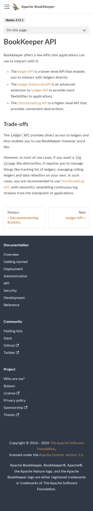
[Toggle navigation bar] (7, 6)
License (9, 393)
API (6, 283)
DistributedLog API (32, 103)
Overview (11, 254)
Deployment (13, 269)
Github (9, 345)
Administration (15, 276)
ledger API (26, 71)
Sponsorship (13, 407)
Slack (8, 338)
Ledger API (39, 90)
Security (10, 290)
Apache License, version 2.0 (61, 455)
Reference (11, 305)
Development (14, 298)
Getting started (16, 262)
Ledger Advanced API (34, 84)
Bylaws (9, 386)
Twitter (9, 353)
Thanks (9, 415)
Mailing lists (13, 331)
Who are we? (14, 379)
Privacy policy (15, 400)
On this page (17, 30)
